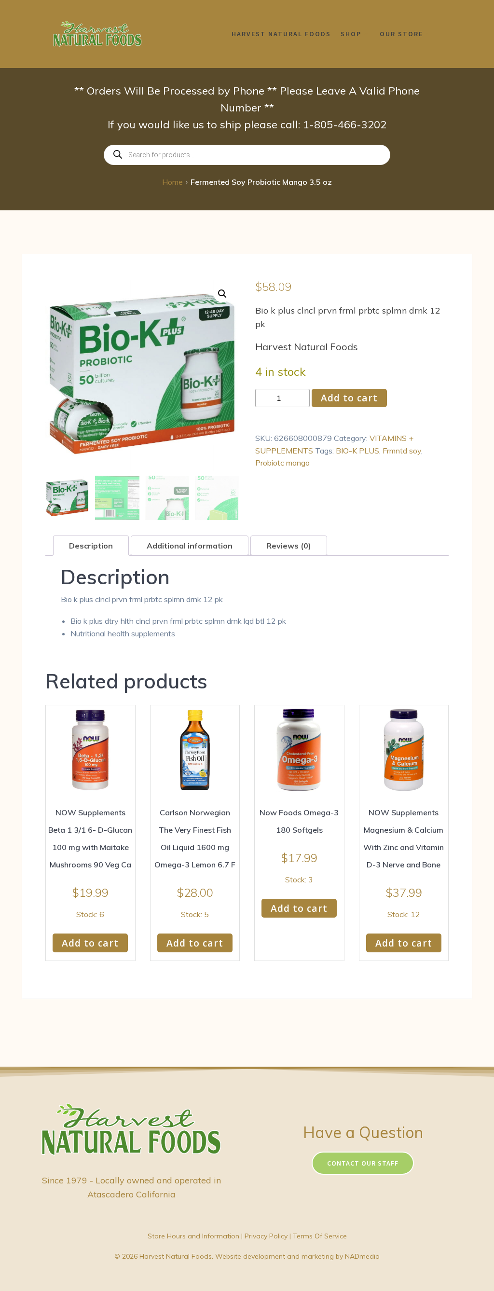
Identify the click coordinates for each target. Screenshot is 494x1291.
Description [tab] (91, 545)
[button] (222, 293)
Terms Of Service (320, 1236)
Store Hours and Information (193, 1236)
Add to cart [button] (90, 942)
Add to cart (349, 397)
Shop (351, 33)
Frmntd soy (402, 450)
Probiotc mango (282, 462)
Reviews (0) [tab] (288, 545)
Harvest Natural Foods (281, 33)
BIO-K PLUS (357, 450)
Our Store (401, 33)
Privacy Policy (266, 1236)
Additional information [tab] (190, 545)
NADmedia (362, 1256)
